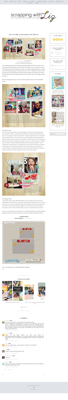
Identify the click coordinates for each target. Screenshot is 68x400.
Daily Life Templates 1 (20, 60)
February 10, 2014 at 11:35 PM (11, 359)
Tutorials (32, 1)
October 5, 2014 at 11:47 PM (11, 366)
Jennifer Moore (8, 355)
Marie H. (7, 362)
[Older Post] (44, 374)
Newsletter (13, 1)
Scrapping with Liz (35, 385)
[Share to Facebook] (24, 307)
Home (6, 1)
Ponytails (7, 320)
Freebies (25, 1)
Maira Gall (34, 389)
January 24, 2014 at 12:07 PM (11, 330)
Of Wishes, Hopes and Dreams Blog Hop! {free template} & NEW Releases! (58, 91)
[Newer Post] (2, 374)
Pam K (6, 343)
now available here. (28, 218)
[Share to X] (22, 307)
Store (19, 1)
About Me (51, 1)
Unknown (7, 333)
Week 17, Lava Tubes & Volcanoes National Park (35, 303)
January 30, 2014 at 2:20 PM (11, 353)
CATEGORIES (30, 2)
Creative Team (59, 1)
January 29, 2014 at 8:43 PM (11, 346)
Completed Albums (42, 1)
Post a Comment (7, 369)
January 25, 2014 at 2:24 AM (11, 340)
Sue (6, 349)
